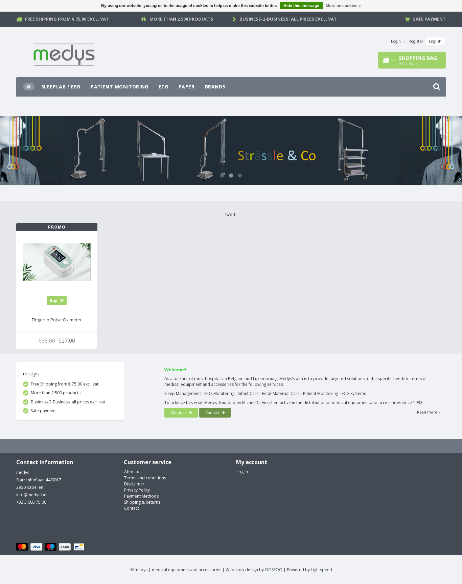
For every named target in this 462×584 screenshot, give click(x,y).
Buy (54, 300)
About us (178, 412)
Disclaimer (134, 484)
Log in (242, 472)
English (435, 41)
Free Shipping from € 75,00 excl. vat (67, 19)
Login (396, 41)
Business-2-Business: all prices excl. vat (288, 19)
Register (416, 41)
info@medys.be (31, 495)
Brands (215, 86)
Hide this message (301, 5)
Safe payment (429, 19)
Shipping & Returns (142, 502)
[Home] (28, 86)
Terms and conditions (145, 478)
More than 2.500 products (181, 19)
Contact (212, 412)
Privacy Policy (137, 490)
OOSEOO (273, 570)
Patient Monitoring (119, 86)
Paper (187, 86)
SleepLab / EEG (60, 86)
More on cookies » (343, 5)
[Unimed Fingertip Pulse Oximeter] (57, 261)
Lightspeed (321, 570)
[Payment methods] (51, 547)
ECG (163, 86)
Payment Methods (141, 496)
